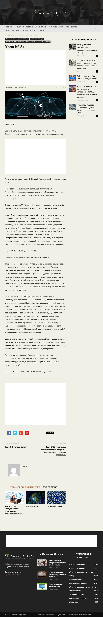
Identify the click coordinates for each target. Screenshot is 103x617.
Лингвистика (12, 30)
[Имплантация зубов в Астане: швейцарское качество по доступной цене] (72, 107)
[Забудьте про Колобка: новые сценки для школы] (72, 78)
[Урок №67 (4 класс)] (35, 497)
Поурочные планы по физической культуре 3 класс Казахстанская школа (28, 41)
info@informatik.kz (12, 574)
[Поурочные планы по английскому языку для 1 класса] (42, 574)
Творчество (71, 27)
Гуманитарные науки (36, 27)
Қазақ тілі (73, 602)
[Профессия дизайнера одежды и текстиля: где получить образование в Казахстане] (72, 62)
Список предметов (15, 27)
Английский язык (76, 594)
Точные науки (56, 27)
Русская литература (78, 583)
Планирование (18, 35)
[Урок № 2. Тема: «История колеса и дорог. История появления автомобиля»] (14, 497)
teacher (10, 87)
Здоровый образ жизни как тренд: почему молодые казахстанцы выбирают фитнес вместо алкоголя (87, 92)
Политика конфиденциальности (80, 615)
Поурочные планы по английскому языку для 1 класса (57, 574)
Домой (7, 35)
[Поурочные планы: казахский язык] (42, 586)
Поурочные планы (33, 35)
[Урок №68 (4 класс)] (56, 497)
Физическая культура (37, 39)
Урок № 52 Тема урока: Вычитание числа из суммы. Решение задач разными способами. (53, 451)
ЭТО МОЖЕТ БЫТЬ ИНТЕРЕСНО (25, 487)
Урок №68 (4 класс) (54, 506)
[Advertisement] (35, 67)
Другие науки (28, 30)
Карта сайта (61, 615)
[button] (95, 29)
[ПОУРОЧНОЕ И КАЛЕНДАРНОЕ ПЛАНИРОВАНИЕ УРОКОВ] (51, 13)
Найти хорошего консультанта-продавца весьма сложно (57, 563)
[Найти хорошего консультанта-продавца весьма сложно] (42, 562)
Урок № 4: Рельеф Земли (16, 447)
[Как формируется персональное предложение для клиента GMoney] (72, 47)
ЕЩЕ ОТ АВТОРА (50, 487)
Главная (41, 615)
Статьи (41, 30)
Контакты (50, 615)
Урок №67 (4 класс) (33, 506)
